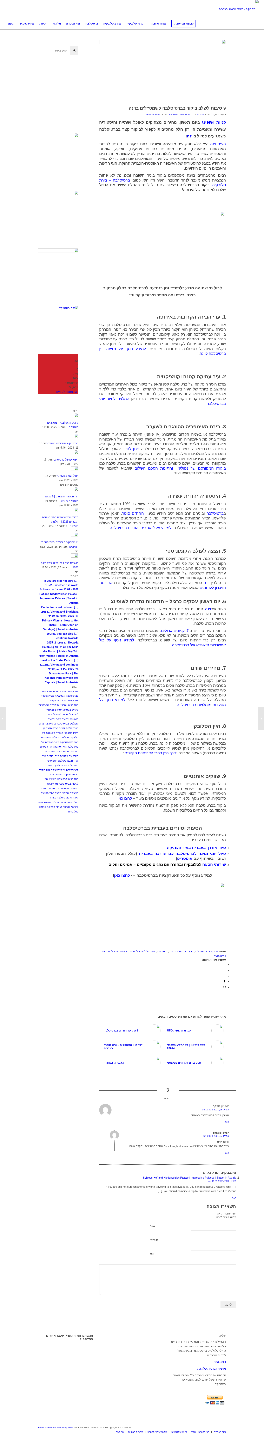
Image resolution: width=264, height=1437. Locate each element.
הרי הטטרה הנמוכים (58, 751)
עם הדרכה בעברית (156, 853)
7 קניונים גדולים (175, 630)
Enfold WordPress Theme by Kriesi (55, 1427)
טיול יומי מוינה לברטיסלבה (201, 853)
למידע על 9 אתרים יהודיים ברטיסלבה (140, 528)
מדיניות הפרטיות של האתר (211, 1368)
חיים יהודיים (53, 756)
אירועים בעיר (63, 719)
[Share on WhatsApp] (224, 987)
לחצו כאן (125, 798)
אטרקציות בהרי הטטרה (53, 695)
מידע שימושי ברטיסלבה (180, 114)
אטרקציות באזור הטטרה (65, 691)
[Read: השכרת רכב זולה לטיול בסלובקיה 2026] (74, 556)
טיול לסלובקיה (58, 770)
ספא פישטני (44, 802)
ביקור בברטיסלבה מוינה (181, 951)
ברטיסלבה (215, 513)
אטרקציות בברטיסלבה (206, 951)
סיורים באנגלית (59, 802)
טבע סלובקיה (60, 765)
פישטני (74, 806)
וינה (190, 136)
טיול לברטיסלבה (141, 951)
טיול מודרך (44, 770)
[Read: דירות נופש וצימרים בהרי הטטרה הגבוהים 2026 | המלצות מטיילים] (74, 510)
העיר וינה (218, 144)
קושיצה (66, 806)
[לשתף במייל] (225, 976)
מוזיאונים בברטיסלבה (58, 788)
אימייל (154, 1239)
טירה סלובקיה (71, 774)
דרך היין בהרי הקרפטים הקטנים (150, 753)
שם (152, 1226)
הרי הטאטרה (60, 746)
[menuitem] (10, 24)
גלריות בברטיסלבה (55, 728)
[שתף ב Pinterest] (225, 970)
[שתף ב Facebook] (225, 964)
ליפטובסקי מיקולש (58, 779)
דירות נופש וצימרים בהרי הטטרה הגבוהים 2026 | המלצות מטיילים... (60, 522)
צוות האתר (220, 1361)
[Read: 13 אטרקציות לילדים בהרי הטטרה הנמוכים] (74, 535)
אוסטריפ (184, 858)
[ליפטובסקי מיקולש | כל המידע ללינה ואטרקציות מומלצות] (261, 718)
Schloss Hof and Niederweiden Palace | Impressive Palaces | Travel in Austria (189, 1177)
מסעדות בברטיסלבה (67, 797)
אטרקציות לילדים (58, 705)
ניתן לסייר (131, 449)
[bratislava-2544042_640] (162, 71)
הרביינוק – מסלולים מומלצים (62, 443)
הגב (227, 1122)
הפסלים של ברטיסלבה (65, 459)
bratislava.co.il (153, 114)
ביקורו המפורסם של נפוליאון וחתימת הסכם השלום (180, 468)
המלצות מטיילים (60, 737)
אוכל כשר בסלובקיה (67, 475)
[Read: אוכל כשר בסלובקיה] (74, 469)
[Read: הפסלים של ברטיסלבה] (74, 453)
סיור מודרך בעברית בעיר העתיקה (196, 847)
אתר (152, 1254)
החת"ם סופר (133, 513)
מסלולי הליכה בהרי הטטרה (55, 793)
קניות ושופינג (214, 122)
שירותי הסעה (167, 864)
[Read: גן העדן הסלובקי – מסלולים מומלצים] (74, 416)
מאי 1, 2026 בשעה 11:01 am (222, 1181)
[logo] (239, 9)
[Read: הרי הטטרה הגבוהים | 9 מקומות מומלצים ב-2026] (74, 490)
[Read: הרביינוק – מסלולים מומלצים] (74, 436)
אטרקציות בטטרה (69, 700)
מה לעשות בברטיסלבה (120, 951)
